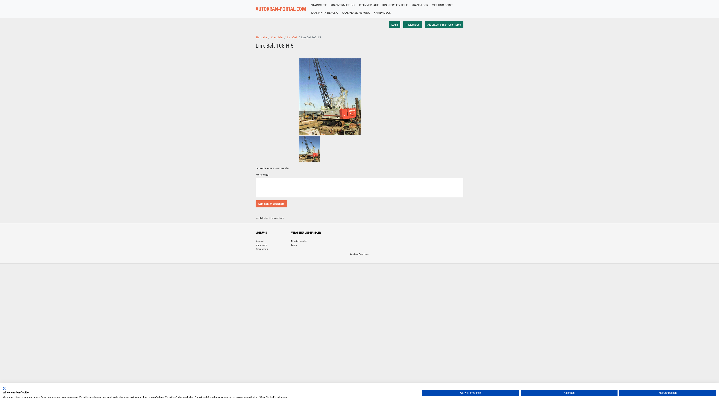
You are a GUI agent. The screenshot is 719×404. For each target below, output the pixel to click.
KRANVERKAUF (369, 5)
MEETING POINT (442, 5)
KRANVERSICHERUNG (356, 12)
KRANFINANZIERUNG (324, 12)
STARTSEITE (319, 5)
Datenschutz (262, 249)
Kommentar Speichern (271, 203)
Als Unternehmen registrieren (444, 24)
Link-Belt (292, 37)
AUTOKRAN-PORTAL (281, 9)
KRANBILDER (420, 5)
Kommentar (262, 174)
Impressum (261, 245)
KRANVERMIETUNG (342, 5)
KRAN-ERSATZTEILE (395, 5)
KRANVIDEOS (382, 12)
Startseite (261, 37)
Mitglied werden (299, 241)
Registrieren (413, 24)
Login (394, 24)
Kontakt (260, 241)
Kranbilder (277, 37)
